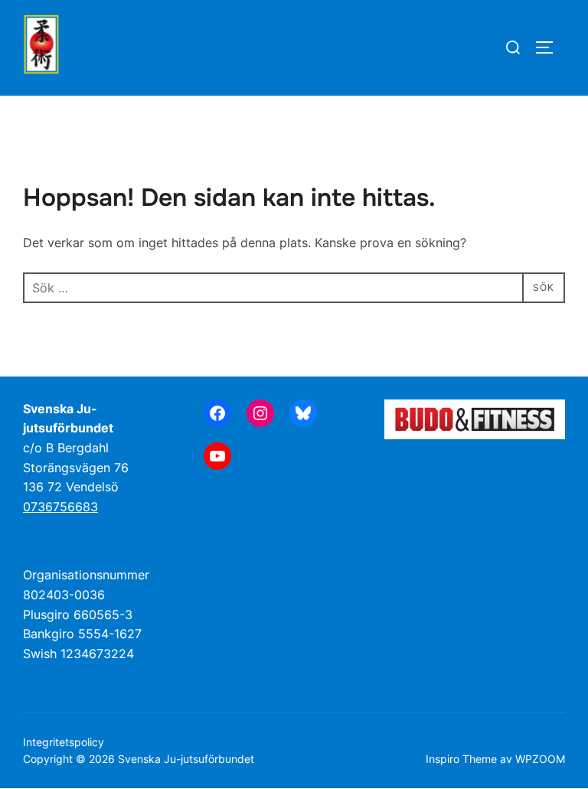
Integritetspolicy (63, 741)
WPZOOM (540, 758)
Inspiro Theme (461, 758)
